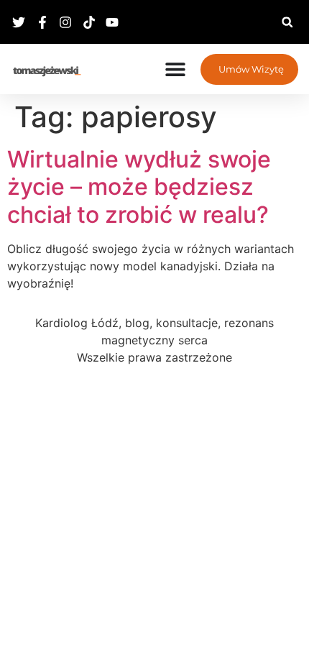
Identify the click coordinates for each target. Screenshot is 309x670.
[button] (287, 22)
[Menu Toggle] (175, 69)
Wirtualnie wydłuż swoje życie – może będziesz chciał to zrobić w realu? (139, 187)
